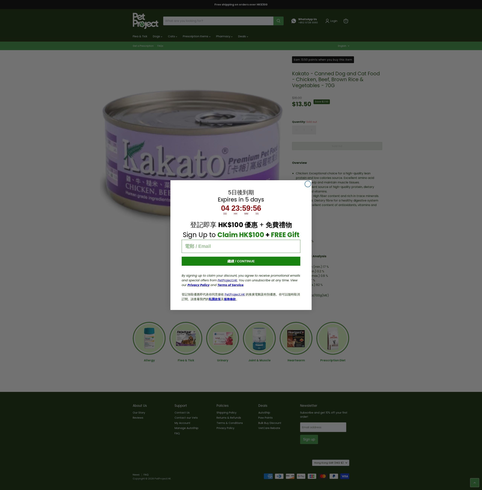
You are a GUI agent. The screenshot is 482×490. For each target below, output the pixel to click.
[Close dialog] (308, 184)
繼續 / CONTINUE (241, 261)
